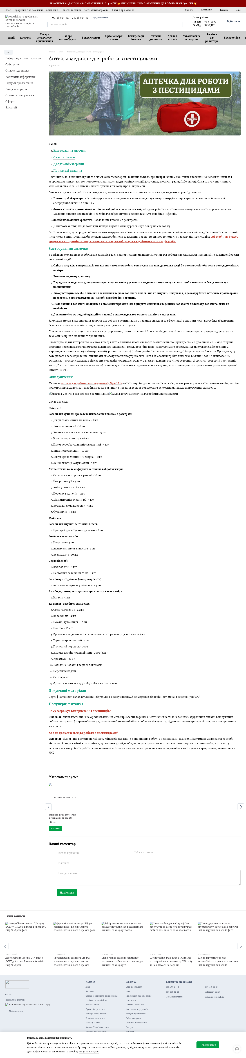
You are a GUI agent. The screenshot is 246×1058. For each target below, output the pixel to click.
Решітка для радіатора (211, 37)
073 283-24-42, (60, 17)
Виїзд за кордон (16, 89)
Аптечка (25, 38)
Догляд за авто (172, 37)
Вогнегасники (91, 38)
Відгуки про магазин (122, 10)
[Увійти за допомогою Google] (162, 852)
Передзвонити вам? (100, 17)
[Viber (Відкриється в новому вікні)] (179, 9)
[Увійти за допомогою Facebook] (156, 852)
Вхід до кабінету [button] (134, 986)
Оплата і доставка (71, 10)
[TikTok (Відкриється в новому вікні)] (162, 9)
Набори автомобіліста (67, 37)
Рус (191, 10)
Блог (8, 10)
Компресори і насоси (136, 37)
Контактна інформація (96, 10)
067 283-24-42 (80, 17)
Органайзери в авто (113, 37)
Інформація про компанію (28, 10)
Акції (11, 38)
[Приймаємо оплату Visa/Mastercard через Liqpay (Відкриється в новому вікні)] (27, 1004)
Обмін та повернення (19, 95)
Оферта (10, 101)
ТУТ (197, 697)
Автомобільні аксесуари (191, 37)
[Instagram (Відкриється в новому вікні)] (157, 9)
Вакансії (11, 107)
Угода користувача (89, 1051)
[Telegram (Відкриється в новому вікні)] (175, 9)
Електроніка (232, 38)
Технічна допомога (155, 37)
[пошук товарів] (179, 24)
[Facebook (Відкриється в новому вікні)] (166, 9)
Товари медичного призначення (44, 37)
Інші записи (15, 916)
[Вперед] (241, 806)
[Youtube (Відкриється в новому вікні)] (170, 9)
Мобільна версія (16, 1011)
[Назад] (48, 806)
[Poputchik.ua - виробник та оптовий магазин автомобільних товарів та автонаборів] (17, 984)
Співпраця (52, 10)
